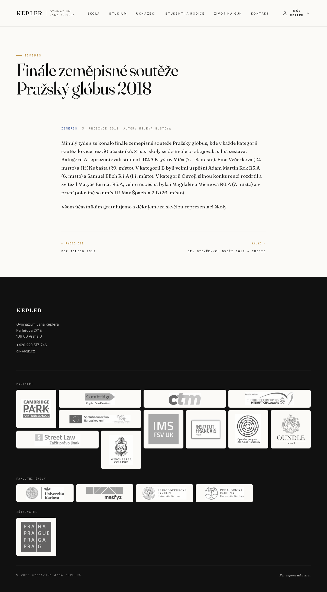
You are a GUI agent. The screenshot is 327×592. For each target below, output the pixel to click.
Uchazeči (146, 13)
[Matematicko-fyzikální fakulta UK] (104, 493)
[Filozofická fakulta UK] (45, 493)
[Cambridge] (100, 399)
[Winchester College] (121, 450)
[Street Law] (57, 439)
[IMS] (163, 429)
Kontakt (260, 13)
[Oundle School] (291, 429)
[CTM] (185, 399)
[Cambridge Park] (36, 409)
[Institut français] (206, 429)
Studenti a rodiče (185, 13)
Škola (93, 13)
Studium (118, 13)
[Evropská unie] (100, 419)
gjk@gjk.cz (25, 351)
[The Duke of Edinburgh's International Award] (269, 399)
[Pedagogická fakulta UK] (224, 493)
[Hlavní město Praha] (36, 537)
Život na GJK (228, 13)
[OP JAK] (248, 429)
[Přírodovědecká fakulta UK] (164, 493)
